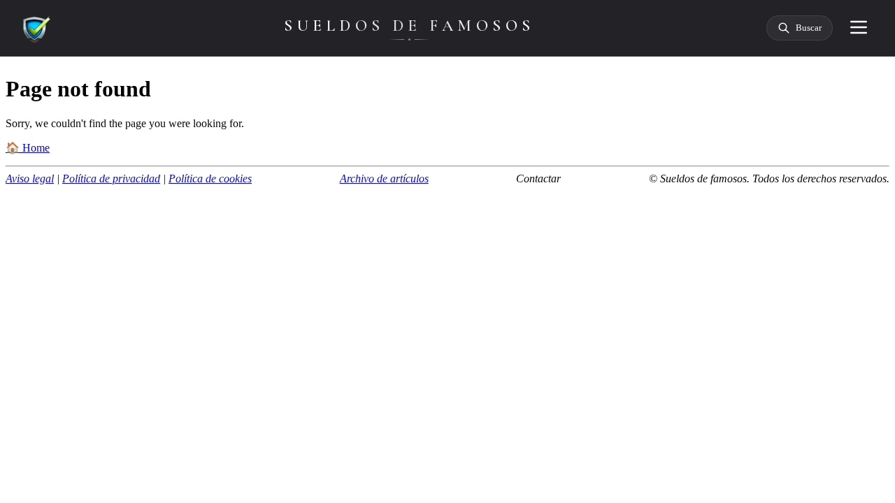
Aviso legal (30, 178)
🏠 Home (28, 148)
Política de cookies (210, 178)
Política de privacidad (111, 178)
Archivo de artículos (384, 178)
